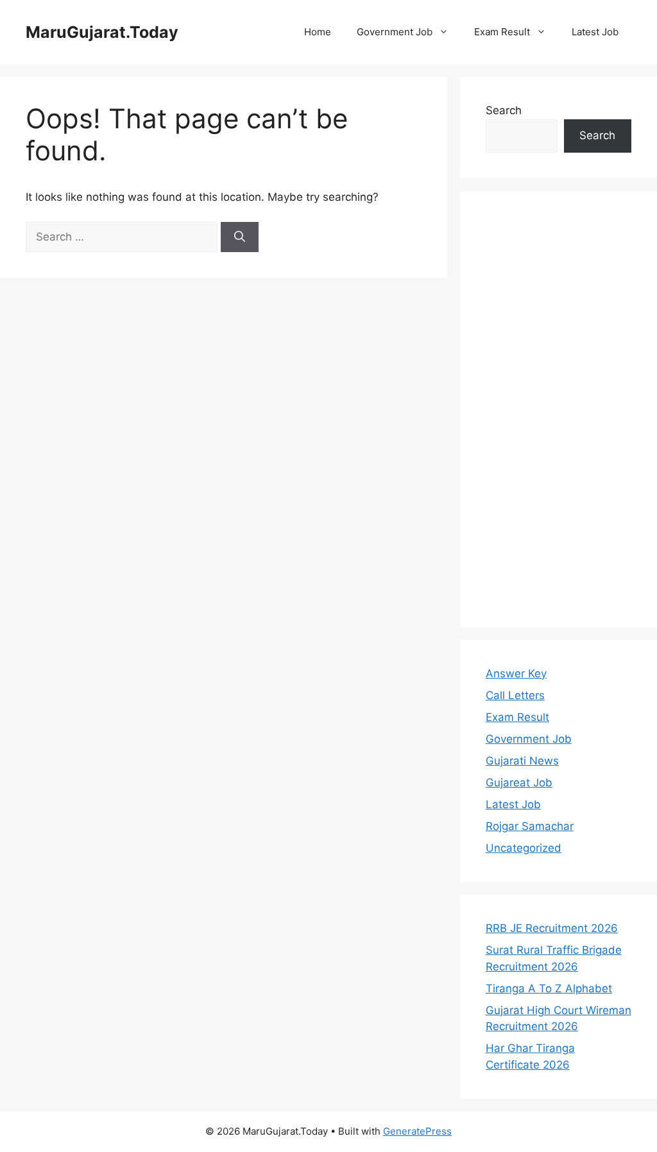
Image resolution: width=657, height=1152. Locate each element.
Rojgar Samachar (530, 826)
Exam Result (502, 32)
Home (317, 32)
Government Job (394, 32)
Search (504, 110)
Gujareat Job (519, 782)
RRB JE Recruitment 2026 (552, 928)
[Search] (240, 237)
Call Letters (515, 695)
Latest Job (595, 32)
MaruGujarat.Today (102, 32)
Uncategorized (523, 848)
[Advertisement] (558, 409)
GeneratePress (417, 1131)
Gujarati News (522, 760)
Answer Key (516, 673)
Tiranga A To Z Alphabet (549, 988)
